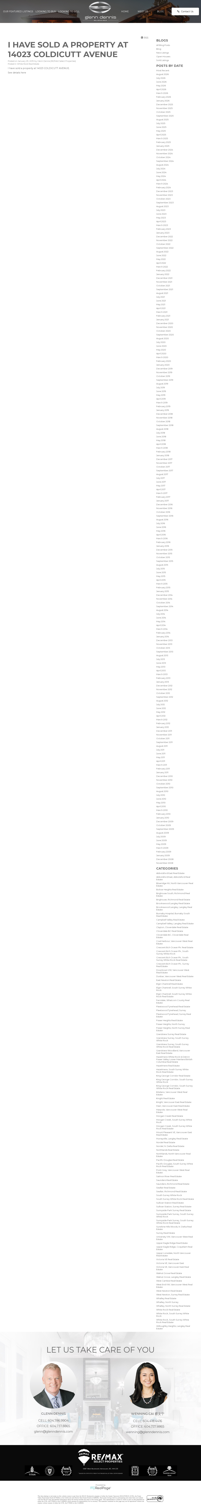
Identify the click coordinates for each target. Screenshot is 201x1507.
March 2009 (162, 848)
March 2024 (162, 183)
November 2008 (164, 863)
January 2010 (162, 817)
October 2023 (163, 198)
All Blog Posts (163, 45)
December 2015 (164, 549)
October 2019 (163, 376)
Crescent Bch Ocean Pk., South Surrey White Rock (172, 952)
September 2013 (164, 651)
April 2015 (161, 580)
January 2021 (162, 319)
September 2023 (165, 202)
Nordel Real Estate (165, 1142)
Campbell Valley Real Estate (170, 919)
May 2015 (160, 576)
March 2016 (162, 538)
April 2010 (161, 806)
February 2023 (163, 229)
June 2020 (161, 346)
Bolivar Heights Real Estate (170, 889)
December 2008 (165, 859)
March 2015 (161, 583)
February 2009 (163, 851)
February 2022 (163, 270)
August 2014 (162, 610)
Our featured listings (18, 11)
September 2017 (164, 470)
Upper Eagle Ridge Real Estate (172, 1243)
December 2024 (164, 149)
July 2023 (160, 210)
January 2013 (162, 682)
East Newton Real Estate (168, 980)
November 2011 (164, 734)
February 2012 (163, 723)
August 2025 (162, 119)
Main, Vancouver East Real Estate (173, 1106)
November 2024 (164, 153)
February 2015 (163, 587)
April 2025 (161, 134)
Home (125, 11)
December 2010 (164, 776)
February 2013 (163, 678)
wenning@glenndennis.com (148, 1432)
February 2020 (163, 361)
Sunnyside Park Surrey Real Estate (173, 1210)
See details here (17, 72)
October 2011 (162, 738)
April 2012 (161, 716)
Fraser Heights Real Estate (169, 1020)
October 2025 (163, 112)
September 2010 (164, 787)
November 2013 (164, 644)
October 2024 (163, 157)
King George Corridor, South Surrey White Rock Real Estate (174, 1087)
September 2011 (164, 742)
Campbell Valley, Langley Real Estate (175, 923)
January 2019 (162, 410)
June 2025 (161, 127)
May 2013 (160, 666)
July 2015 (160, 568)
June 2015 (161, 572)
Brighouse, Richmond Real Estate (173, 899)
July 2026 (160, 78)
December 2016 (164, 504)
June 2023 (161, 214)
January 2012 (162, 727)
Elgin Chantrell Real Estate (169, 984)
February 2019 (163, 406)
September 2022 (165, 248)
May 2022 (161, 259)
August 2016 (162, 519)
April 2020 (161, 353)
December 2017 (164, 459)
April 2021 (161, 308)
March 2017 (161, 493)
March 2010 (162, 810)
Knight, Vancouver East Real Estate (173, 1102)
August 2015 (162, 565)
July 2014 (160, 614)
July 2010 (160, 795)
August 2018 (162, 429)
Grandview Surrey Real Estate (171, 1034)
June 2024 (161, 172)
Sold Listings (162, 60)
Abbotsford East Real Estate (170, 873)
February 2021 (163, 315)
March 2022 (162, 266)
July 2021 (160, 297)
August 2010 (162, 791)
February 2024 (163, 187)
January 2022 (162, 274)
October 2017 (163, 466)
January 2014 (162, 636)
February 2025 (163, 142)
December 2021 (164, 278)
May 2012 (160, 712)
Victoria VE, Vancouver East (170, 1263)
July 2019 (160, 387)
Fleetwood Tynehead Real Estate (173, 1006)
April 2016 (161, 534)
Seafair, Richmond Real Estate (171, 1191)
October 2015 (163, 557)
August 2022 (162, 251)
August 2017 (162, 474)
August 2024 (162, 165)
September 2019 (164, 380)
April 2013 (161, 670)
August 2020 (162, 338)
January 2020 (163, 365)
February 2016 (163, 542)
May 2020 (161, 349)
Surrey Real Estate (165, 1233)
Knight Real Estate (165, 1098)
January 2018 (162, 455)
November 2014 (164, 599)
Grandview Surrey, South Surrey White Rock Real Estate (172, 1045)
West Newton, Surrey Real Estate (173, 1294)
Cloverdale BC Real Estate (169, 931)
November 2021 (164, 282)
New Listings (162, 52)
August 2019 (162, 383)
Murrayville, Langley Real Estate (172, 1138)
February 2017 (163, 497)
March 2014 (162, 629)
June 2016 (161, 527)
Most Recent (162, 70)
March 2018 (162, 448)
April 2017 (161, 489)
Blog (160, 11)
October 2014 (163, 602)
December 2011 (164, 731)
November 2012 (164, 689)
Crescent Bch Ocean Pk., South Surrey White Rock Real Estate (172, 958)
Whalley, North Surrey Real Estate (173, 1306)
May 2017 (160, 485)
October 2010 (163, 783)
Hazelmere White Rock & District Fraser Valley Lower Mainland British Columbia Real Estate (174, 1059)
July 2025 (160, 123)
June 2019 (161, 391)
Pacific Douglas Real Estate (170, 1160)
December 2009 (164, 821)
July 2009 (161, 836)
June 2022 (161, 255)
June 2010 (161, 799)
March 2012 (161, 719)
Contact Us (187, 11)
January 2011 (162, 772)
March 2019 (162, 402)
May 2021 (160, 304)
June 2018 (161, 436)
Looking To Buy (45, 11)
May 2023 (161, 217)
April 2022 (161, 263)
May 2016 (160, 531)
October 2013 (163, 648)
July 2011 (160, 749)
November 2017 (164, 463)
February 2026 (163, 97)
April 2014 (161, 625)
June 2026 (161, 82)
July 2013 (160, 659)
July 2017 (160, 478)
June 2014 (161, 617)
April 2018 (161, 444)
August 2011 (162, 746)
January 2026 (162, 100)
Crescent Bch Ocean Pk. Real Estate (174, 947)
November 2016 (164, 508)
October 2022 (163, 244)
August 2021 (162, 293)
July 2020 (161, 342)
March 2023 (162, 225)
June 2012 (161, 708)
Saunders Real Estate (167, 1180)
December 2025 (164, 104)
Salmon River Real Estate (169, 1176)
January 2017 (162, 500)
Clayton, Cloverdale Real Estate (172, 927)
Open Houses (163, 56)
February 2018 (163, 451)
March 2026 (162, 93)
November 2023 (164, 195)
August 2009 (162, 832)
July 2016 (160, 523)
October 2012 (163, 693)
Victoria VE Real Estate (167, 1259)
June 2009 (161, 840)
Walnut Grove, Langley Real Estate (173, 1277)
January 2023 (162, 232)
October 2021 (163, 285)
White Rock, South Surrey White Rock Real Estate (172, 1320)
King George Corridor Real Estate (173, 1075)
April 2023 (161, 221)
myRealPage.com (100, 1488)
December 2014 (164, 595)
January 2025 (162, 146)
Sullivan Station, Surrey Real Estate (173, 1206)
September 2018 (164, 425)
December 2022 (164, 236)
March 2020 (162, 357)
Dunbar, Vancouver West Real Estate (174, 976)
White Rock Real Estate (168, 1309)
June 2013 (161, 663)
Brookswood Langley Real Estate (173, 903)
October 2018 (163, 421)
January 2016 (162, 546)
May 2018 (161, 440)
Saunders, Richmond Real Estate (172, 1184)
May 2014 (160, 621)
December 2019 (164, 368)
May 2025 (161, 131)
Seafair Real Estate (165, 1187)
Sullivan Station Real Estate (170, 1202)
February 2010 (163, 814)
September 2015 (164, 561)
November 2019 (164, 372)
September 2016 (164, 515)
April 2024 (161, 180)
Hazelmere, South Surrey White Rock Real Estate (172, 1070)
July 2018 (160, 432)
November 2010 (164, 780)
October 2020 (163, 331)
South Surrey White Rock (169, 1195)
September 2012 (164, 697)
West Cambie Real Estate (169, 1280)
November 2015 (164, 553)
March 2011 (161, 765)
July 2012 (160, 704)
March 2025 (162, 138)
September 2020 (165, 334)
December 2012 (164, 685)
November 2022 (164, 240)
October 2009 (163, 825)
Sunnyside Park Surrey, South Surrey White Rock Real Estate (174, 1221)
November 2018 (164, 417)
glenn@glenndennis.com (53, 1431)
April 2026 (161, 89)
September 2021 (164, 289)
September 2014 (164, 606)
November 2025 (164, 108)
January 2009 (163, 855)
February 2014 (163, 632)
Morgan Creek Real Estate (169, 1116)
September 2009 (165, 829)
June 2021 (161, 300)
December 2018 (164, 414)
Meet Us (143, 11)
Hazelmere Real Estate (168, 1065)
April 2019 (161, 399)
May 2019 (160, 395)
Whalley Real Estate (166, 1298)
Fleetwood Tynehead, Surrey (171, 1010)
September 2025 (165, 115)
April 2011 (160, 761)
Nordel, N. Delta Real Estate (170, 1146)
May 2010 (161, 802)
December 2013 (164, 640)
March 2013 (162, 674)
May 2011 (160, 757)
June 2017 (161, 482)
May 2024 (161, 176)
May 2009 (161, 844)
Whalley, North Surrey (167, 1302)
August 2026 (162, 74)
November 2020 (164, 327)
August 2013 (162, 655)
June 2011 (160, 753)
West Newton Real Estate (169, 1291)
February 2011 (163, 768)
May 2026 (161, 85)
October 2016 (163, 512)
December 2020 (164, 323)
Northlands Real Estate (167, 1150)
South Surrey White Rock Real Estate (175, 1199)
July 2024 (160, 168)
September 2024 (165, 161)
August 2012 (162, 700)
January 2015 (162, 591)
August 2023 (162, 206)
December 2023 (164, 191)
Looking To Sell (69, 11)
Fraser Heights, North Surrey (170, 1024)
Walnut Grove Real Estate (169, 1273)
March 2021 (161, 312)
